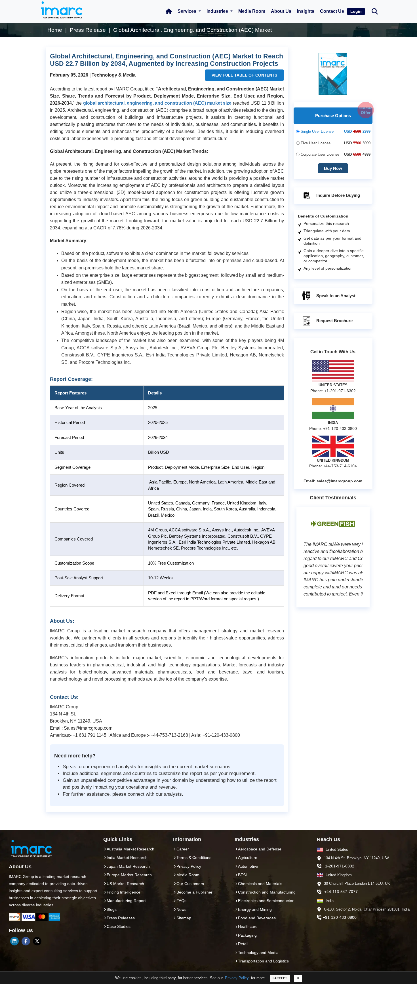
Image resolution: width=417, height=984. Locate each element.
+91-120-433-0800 (340, 917)
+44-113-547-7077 (341, 891)
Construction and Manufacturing (267, 892)
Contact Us (332, 11)
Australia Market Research (130, 849)
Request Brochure (334, 320)
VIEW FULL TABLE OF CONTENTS (244, 75)
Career (182, 849)
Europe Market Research (129, 875)
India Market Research (127, 857)
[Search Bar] (375, 11)
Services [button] (187, 11)
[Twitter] (37, 941)
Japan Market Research (128, 866)
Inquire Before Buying (337, 195)
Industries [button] (218, 11)
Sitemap (183, 918)
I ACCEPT (280, 978)
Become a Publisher (194, 892)
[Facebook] (26, 941)
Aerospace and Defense (259, 849)
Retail (243, 943)
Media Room (251, 11)
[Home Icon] (169, 11)
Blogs (112, 909)
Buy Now (333, 168)
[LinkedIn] (14, 941)
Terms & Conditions (193, 857)
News (181, 909)
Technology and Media (258, 952)
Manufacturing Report (126, 900)
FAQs (181, 900)
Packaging (247, 935)
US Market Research (125, 883)
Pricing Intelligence (123, 892)
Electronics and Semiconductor (266, 900)
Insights (305, 11)
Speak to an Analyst (335, 295)
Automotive (248, 866)
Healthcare (248, 926)
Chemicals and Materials (260, 883)
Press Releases (121, 918)
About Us (281, 11)
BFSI (242, 875)
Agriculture (247, 857)
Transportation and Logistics (263, 961)
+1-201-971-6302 (338, 866)
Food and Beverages (257, 918)
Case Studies (118, 926)
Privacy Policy (237, 978)
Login (356, 11)
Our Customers (190, 883)
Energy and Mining (255, 909)
